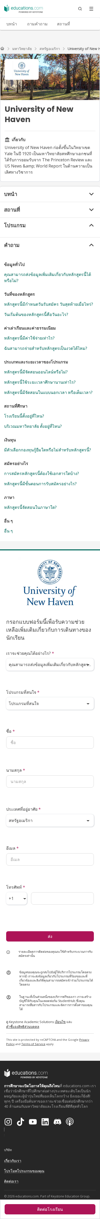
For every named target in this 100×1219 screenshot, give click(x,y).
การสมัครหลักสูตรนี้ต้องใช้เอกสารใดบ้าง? (41, 473)
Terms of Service (33, 1044)
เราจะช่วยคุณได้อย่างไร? (30, 653)
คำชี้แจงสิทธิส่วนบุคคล (22, 1026)
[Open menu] (91, 8)
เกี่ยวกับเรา (12, 1160)
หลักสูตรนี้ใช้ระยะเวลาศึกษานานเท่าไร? (40, 382)
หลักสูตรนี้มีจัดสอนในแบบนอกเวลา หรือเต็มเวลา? (48, 392)
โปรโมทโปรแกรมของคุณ (24, 1170)
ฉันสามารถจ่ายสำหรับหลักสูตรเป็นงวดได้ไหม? (45, 348)
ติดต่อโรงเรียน (50, 1209)
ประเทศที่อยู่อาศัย (23, 809)
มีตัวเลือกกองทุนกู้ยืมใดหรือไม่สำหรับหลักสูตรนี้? (47, 450)
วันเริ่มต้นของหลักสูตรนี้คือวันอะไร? (36, 314)
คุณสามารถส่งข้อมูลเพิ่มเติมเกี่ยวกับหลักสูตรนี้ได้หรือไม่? (47, 277)
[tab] (11, 24)
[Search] (80, 8)
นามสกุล (15, 770)
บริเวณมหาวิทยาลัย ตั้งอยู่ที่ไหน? (33, 426)
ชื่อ (10, 731)
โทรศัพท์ (15, 887)
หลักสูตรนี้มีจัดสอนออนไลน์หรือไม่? (36, 372)
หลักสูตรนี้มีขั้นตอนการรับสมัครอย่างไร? (40, 484)
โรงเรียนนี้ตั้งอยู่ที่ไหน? (24, 416)
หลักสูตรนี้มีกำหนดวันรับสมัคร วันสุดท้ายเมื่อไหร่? (48, 304)
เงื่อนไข (60, 1021)
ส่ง (50, 936)
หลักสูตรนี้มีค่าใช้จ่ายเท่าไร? (29, 338)
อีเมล (12, 848)
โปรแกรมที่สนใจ (22, 692)
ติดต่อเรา (11, 1181)
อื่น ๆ (8, 531)
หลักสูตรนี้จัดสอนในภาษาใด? (30, 507)
